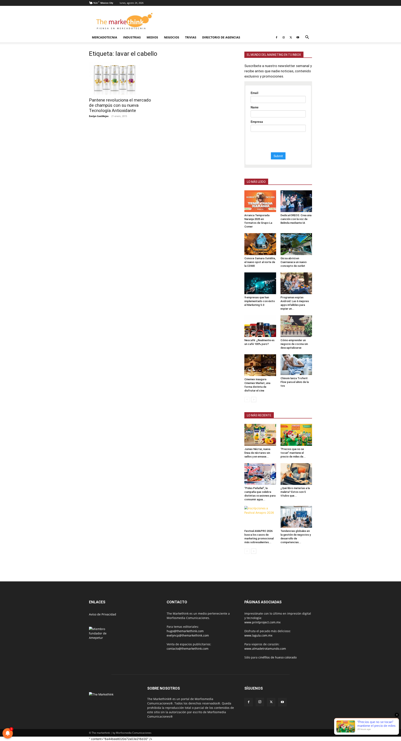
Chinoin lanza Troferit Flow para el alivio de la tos (294, 382)
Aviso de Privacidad (102, 614)
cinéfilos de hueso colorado (277, 657)
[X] (291, 37)
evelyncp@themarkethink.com (188, 635)
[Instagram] (283, 37)
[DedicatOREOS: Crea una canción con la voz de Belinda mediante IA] (296, 201)
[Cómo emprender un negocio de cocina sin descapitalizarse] (296, 326)
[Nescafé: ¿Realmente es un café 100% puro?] (260, 326)
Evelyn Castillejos (98, 116)
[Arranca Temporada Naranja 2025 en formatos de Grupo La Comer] (260, 201)
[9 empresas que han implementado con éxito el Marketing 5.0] (260, 283)
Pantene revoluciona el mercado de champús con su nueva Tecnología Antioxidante (120, 105)
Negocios (171, 37)
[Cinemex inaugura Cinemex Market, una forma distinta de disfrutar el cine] (260, 365)
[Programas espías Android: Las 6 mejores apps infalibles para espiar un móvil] (296, 283)
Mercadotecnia (104, 37)
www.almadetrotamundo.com (265, 649)
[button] (307, 38)
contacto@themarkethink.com (187, 649)
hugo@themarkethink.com (185, 631)
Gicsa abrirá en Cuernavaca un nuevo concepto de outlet (293, 262)
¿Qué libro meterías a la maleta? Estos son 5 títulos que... (295, 492)
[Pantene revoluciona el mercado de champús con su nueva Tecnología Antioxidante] (123, 78)
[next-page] (253, 399)
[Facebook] (276, 37)
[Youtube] (298, 37)
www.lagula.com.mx (258, 635)
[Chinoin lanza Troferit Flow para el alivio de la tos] (296, 364)
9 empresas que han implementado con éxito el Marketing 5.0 (259, 301)
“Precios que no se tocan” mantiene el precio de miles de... (293, 452)
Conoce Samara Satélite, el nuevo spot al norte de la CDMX (260, 262)
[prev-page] (247, 399)
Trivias (190, 37)
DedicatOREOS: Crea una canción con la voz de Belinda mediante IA (295, 219)
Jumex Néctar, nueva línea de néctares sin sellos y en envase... (257, 452)
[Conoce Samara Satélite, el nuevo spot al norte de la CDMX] (260, 244)
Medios (152, 37)
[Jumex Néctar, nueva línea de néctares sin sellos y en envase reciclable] (260, 435)
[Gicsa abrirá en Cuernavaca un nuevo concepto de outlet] (296, 244)
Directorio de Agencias (221, 37)
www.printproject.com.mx (262, 622)
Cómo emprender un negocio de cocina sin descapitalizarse (294, 344)
